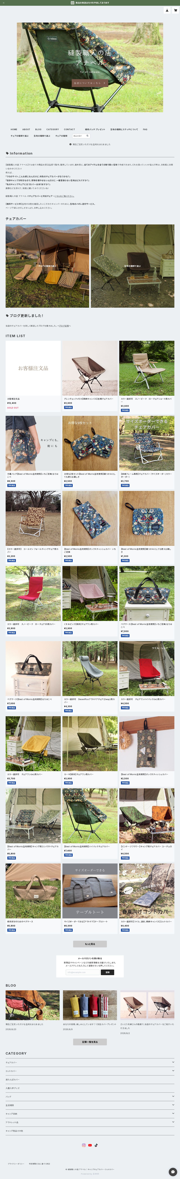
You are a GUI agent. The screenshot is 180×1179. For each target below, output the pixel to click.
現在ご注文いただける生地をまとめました (91, 144)
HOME (14, 129)
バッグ (8, 1096)
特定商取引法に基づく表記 (39, 1164)
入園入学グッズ (13, 1088)
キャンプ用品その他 (14, 1131)
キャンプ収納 (11, 1114)
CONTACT (69, 129)
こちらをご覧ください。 (64, 196)
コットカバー (11, 1071)
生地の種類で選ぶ (42, 136)
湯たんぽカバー (13, 1079)
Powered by (87, 1174)
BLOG (38, 129)
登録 (108, 972)
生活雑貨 (10, 1105)
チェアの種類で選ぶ (20, 136)
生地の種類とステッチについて (124, 129)
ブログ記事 (64, 326)
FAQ (145, 129)
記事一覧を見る (90, 1042)
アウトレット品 (12, 1122)
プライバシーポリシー (16, 1164)
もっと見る (90, 944)
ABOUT (26, 129)
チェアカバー (11, 1062)
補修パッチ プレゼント (95, 129)
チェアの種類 (61, 136)
